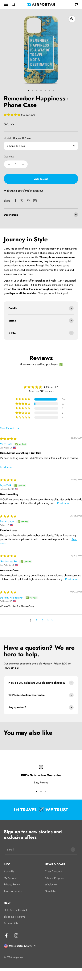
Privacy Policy (12, 884)
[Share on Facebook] (15, 200)
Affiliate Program (54, 878)
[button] (12, 115)
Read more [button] (6, 467)
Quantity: (9, 156)
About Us (9, 871)
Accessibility (11, 923)
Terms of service (13, 891)
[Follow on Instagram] (16, 935)
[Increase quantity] (23, 164)
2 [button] (36, 620)
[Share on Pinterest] (28, 200)
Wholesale (51, 884)
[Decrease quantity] (9, 164)
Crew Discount (53, 871)
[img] (8, 439)
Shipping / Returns (14, 917)
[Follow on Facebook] (6, 935)
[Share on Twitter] (22, 200)
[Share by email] (35, 200)
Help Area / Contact (15, 910)
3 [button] (42, 620)
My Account (10, 878)
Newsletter (51, 891)
